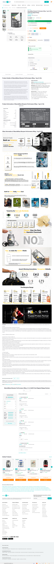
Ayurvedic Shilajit (24, 505)
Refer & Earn (4, 521)
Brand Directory (4, 531)
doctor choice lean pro (43, 486)
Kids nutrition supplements (5, 555)
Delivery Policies (44, 511)
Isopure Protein (6, 491)
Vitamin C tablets (14, 512)
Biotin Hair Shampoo (35, 504)
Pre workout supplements (5, 515)
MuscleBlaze (31, 13)
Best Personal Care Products (36, 512)
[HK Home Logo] (6, 2)
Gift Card (33, 5)
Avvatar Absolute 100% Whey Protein (16, 486)
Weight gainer (4, 511)
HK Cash (3, 524)
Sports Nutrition (19, 384)
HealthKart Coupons (5, 525)
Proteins (13, 384)
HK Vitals (23, 521)
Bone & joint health (17, 552)
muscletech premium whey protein (30, 487)
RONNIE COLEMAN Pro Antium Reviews (7, 486)
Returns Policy (44, 512)
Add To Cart (36, 28)
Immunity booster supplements (39, 552)
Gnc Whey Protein (29, 491)
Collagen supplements (15, 515)
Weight (30, 30)
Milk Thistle (23, 512)
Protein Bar (13, 524)
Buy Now (42, 28)
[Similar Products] (8, 463)
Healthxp (33, 491)
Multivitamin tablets (15, 504)
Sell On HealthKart (4, 532)
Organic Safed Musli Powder (26, 511)
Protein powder (4, 508)
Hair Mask (33, 511)
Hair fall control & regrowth (24, 552)
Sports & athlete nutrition (29, 555)
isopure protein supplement (36, 486)
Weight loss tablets (4, 552)
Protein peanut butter (15, 520)
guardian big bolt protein (14, 487)
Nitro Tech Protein (24, 491)
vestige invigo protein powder (25, 486)
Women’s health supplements (14, 555)
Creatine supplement (5, 512)
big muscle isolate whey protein (45, 487)
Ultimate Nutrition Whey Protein (18, 491)
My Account (43, 508)
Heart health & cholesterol (11, 552)
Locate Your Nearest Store (5, 528)
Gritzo (23, 524)
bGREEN (23, 525)
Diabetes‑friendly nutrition (36, 555)
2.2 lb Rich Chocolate (31, 410)
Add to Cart (9, 477)
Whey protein (4, 504)
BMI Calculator (44, 504)
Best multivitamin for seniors (16, 508)
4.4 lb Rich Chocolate (31, 398)
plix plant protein (31, 486)
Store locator (47, 5)
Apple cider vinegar (14, 525)
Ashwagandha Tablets (25, 504)
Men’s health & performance (22, 555)
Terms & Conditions (44, 516)
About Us (3, 520)
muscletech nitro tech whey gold (21, 487)
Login (46, 1)
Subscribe (49, 498)
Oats (13, 521)
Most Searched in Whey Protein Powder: (7, 484)
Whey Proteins (29, 9)
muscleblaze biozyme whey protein (6, 487)
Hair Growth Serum (34, 505)
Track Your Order (44, 515)
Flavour (30, 37)
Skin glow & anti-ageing (31, 552)
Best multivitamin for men (15, 505)
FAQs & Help (43, 505)
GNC (3, 491)
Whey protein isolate (5, 505)
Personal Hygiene (34, 508)
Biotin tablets (14, 511)
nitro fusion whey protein (37, 487)
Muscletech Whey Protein (11, 491)
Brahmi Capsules (24, 508)
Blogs (29, 5)
